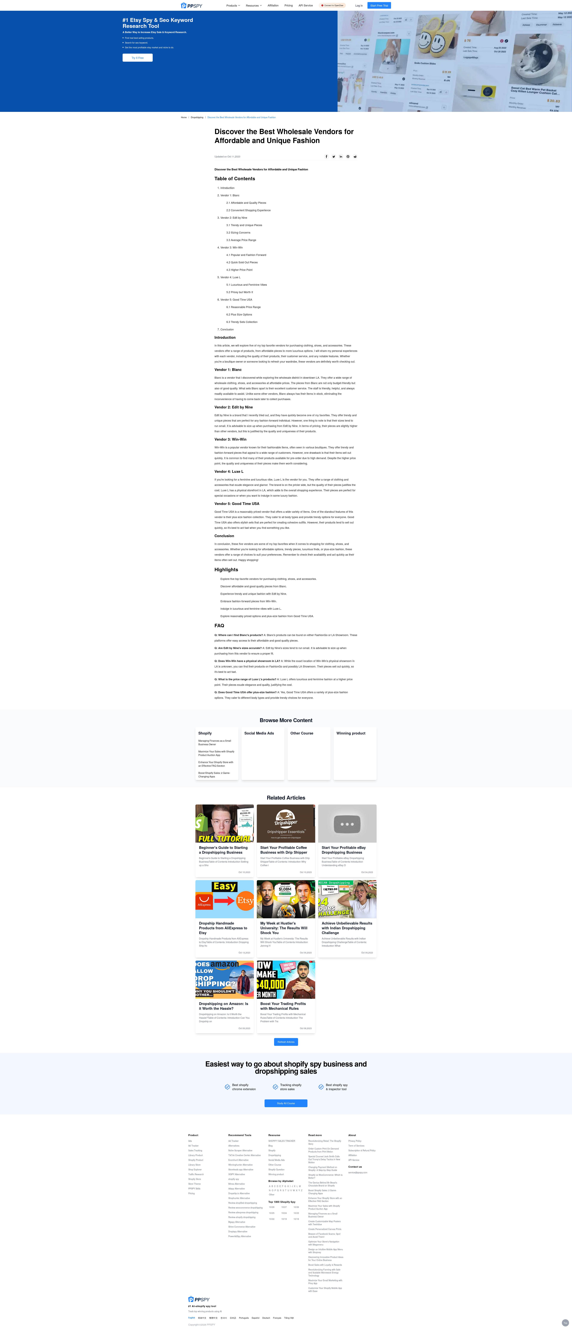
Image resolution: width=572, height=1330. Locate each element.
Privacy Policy (354, 1140)
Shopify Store (194, 1178)
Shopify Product (195, 1159)
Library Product (195, 1155)
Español (255, 1317)
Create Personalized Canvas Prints (324, 1229)
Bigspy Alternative (236, 1221)
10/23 (296, 1212)
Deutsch (266, 1317)
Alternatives (233, 1145)
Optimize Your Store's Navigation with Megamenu (323, 1243)
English (191, 1318)
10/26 (296, 1206)
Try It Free (138, 58)
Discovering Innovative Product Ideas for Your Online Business (325, 1258)
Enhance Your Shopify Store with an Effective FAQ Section (215, 763)
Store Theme (194, 1183)
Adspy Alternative (236, 1188)
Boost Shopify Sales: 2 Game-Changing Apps (214, 774)
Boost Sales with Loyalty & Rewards (325, 1264)
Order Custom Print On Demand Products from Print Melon (323, 1150)
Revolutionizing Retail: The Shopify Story (324, 1142)
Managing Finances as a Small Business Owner (214, 742)
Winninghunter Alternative (240, 1164)
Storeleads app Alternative (240, 1169)
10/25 (271, 1212)
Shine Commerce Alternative (241, 1226)
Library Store (194, 1164)
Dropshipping (197, 117)
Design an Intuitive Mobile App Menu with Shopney (325, 1251)
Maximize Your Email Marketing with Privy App (325, 1282)
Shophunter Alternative (239, 1198)
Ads (190, 1140)
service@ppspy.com (357, 1172)
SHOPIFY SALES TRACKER (281, 1140)
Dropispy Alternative (237, 1231)
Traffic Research (196, 1174)
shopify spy (233, 1178)
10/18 (296, 1218)
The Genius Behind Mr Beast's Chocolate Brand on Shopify (322, 1184)
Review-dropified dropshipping (242, 1202)
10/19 (284, 1218)
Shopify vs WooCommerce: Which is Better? (325, 1176)
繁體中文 (213, 1317)
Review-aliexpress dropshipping (243, 1212)
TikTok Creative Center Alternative (244, 1155)
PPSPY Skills (194, 1188)
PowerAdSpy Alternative (239, 1236)
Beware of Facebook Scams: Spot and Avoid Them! (324, 1235)
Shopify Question (276, 1169)
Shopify (271, 1150)
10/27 (284, 1206)
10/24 (284, 1212)
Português (244, 1317)
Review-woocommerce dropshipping (245, 1207)
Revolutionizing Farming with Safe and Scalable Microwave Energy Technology (324, 1272)
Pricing (289, 5)
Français (277, 1317)
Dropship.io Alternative (239, 1193)
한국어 (224, 1317)
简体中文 (202, 1317)
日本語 (233, 1317)
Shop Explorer (195, 1169)
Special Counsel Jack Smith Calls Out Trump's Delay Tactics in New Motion (324, 1159)
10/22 (271, 1218)
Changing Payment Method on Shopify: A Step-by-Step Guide (322, 1169)
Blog (270, 1145)
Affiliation (352, 1155)
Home (184, 117)
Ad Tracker (193, 1145)
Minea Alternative (236, 1183)
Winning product (276, 1174)
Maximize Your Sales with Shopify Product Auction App (216, 753)
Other (271, 1194)
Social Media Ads (276, 1159)
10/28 (271, 1206)
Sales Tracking (195, 1150)
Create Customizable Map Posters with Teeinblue (324, 1223)
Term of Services (356, 1145)
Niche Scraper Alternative (240, 1150)
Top (565, 1322)
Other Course (274, 1164)
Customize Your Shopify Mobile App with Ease (325, 1289)
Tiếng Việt (289, 1317)
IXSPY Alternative (236, 1174)
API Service (306, 5)
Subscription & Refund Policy (362, 1150)
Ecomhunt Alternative (238, 1159)
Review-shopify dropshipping (241, 1217)
